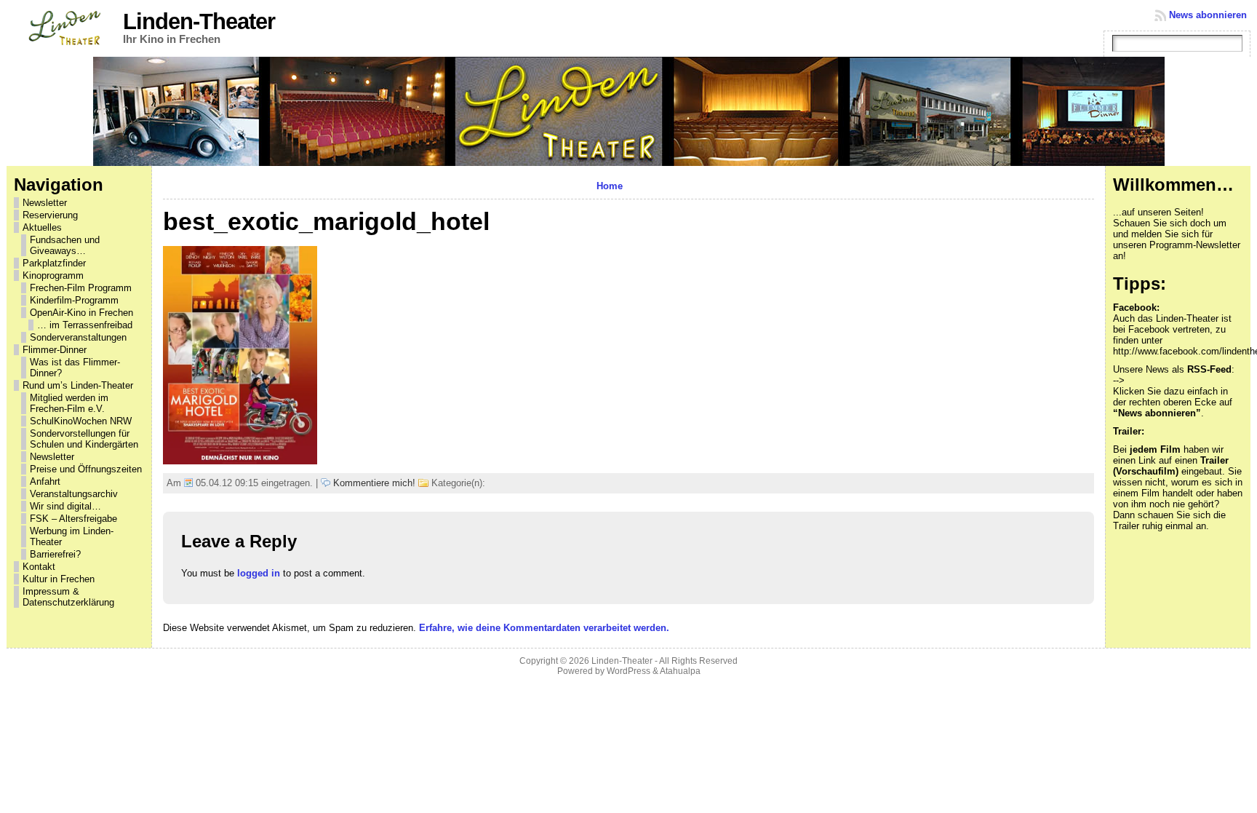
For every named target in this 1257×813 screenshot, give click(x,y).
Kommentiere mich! (374, 482)
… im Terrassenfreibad (84, 325)
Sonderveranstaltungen (78, 337)
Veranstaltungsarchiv (74, 493)
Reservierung (50, 215)
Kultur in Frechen (59, 579)
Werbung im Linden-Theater (71, 536)
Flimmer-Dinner (55, 349)
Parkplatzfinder (54, 263)
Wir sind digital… (65, 506)
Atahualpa (680, 671)
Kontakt (39, 566)
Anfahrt (45, 481)
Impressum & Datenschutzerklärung (68, 597)
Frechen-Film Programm (81, 287)
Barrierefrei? (55, 554)
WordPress (628, 671)
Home (609, 186)
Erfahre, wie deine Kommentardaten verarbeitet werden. (544, 627)
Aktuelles (42, 227)
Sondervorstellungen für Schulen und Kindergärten (84, 439)
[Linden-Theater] (629, 111)
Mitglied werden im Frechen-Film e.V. (69, 403)
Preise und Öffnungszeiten (86, 469)
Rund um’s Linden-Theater (78, 385)
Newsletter (45, 202)
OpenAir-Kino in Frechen (81, 312)
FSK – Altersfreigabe (73, 518)
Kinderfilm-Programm (74, 300)
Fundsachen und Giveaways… (65, 245)
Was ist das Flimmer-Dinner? (75, 367)
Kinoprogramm (53, 275)
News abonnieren (1208, 14)
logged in (258, 573)
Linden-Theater (199, 21)
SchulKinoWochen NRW (81, 421)
